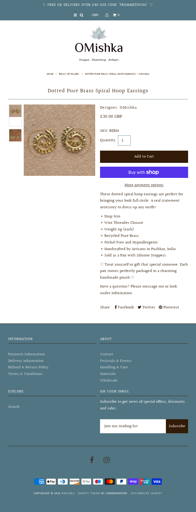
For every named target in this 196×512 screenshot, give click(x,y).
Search (14, 407)
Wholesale (109, 380)
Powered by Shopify (146, 493)
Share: (105, 307)
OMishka (68, 493)
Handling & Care (114, 367)
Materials (108, 374)
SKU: (104, 131)
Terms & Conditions (25, 374)
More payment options (144, 185)
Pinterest (170, 307)
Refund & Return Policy (28, 367)
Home (50, 74)
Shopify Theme (89, 493)
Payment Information (26, 354)
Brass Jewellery (69, 74)
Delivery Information (26, 361)
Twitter (148, 307)
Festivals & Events (116, 361)
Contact (106, 354)
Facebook (125, 307)
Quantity (107, 140)
